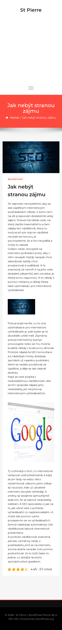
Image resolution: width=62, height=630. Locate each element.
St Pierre (31, 10)
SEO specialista (32, 504)
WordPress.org (45, 618)
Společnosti (15, 179)
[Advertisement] (31, 49)
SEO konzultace (41, 352)
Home (14, 117)
